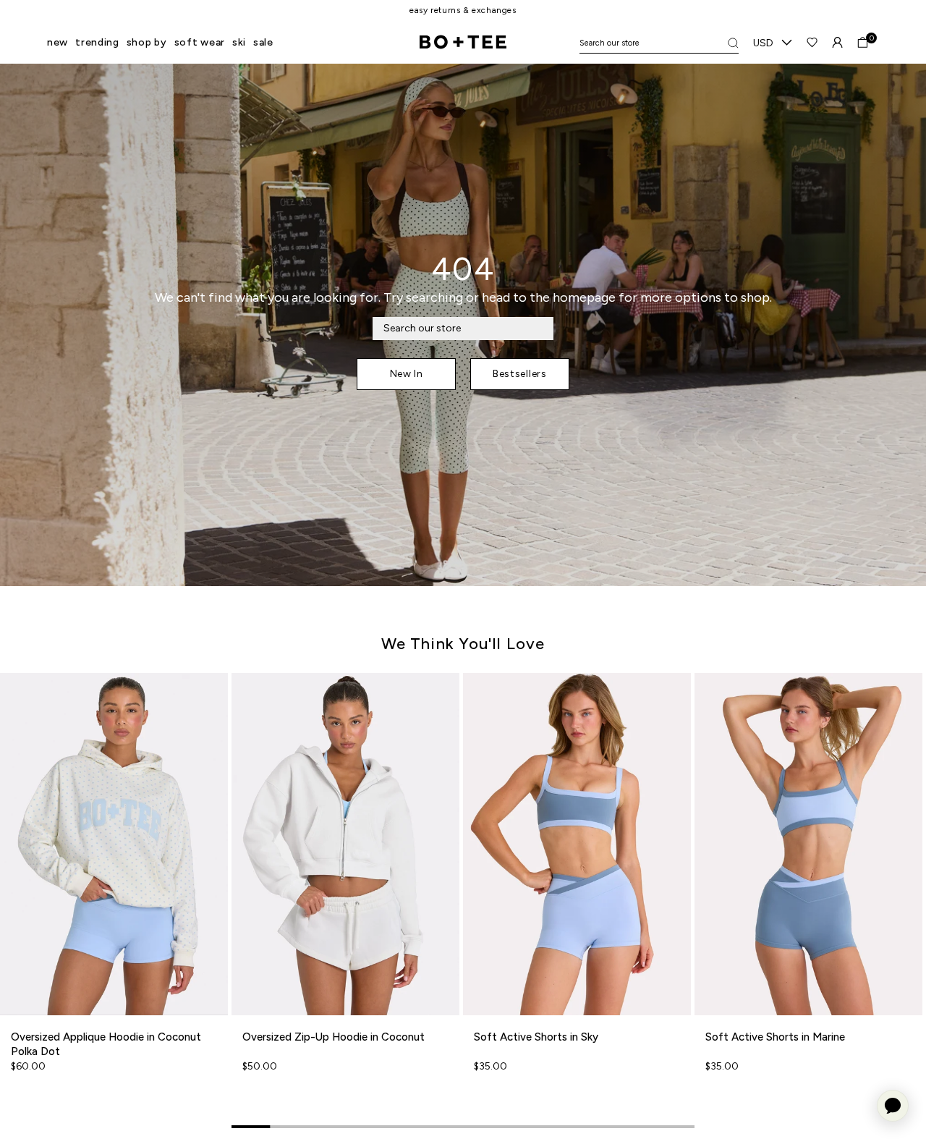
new (57, 42)
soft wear (199, 42)
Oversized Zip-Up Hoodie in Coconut (333, 1036)
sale (263, 42)
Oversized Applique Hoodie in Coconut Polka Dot (106, 1044)
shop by (147, 42)
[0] (862, 42)
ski (239, 42)
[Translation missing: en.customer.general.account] (837, 42)
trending (97, 42)
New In (406, 374)
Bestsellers (520, 374)
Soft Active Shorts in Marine (775, 1036)
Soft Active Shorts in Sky (536, 1036)
